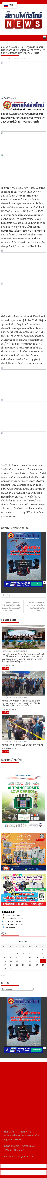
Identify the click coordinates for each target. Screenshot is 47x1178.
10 (11, 957)
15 (43, 957)
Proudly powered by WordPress (14, 1171)
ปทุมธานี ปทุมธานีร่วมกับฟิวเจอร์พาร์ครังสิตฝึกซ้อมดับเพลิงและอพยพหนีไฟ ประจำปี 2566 (12, 606)
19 (23, 961)
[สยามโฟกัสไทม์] (3, 37)
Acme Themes (25, 1174)
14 (37, 957)
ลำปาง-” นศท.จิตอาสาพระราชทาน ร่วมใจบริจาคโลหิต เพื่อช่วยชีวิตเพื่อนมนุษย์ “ (35, 606)
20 (30, 961)
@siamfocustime (20, 59)
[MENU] (44, 37)
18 (17, 961)
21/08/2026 (7, 651)
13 (30, 957)
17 (11, 961)
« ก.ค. (3, 975)
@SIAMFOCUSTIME (20, 651)
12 (23, 957)
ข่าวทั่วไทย (6, 595)
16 (4, 961)
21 (37, 961)
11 (17, 957)
